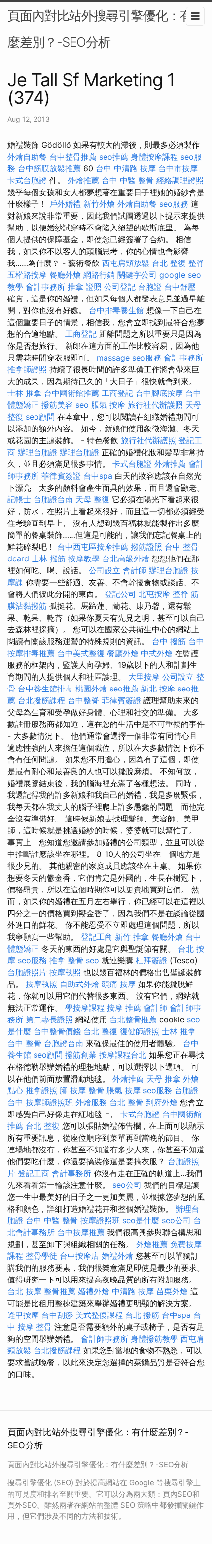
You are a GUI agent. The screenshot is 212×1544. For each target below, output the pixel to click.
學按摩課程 (85, 1008)
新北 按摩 (158, 688)
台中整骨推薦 (73, 157)
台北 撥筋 (142, 1315)
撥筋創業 (81, 1055)
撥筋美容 (57, 405)
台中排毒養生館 (116, 310)
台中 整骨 (24, 1043)
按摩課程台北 (122, 1055)
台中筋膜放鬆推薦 (49, 168)
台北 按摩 (24, 1291)
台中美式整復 (81, 653)
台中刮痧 (57, 1315)
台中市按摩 (178, 168)
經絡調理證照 (180, 180)
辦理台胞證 (37, 452)
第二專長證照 (49, 1019)
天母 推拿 (163, 1079)
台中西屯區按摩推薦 (92, 547)
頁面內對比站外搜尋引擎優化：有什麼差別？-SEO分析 (106, 29)
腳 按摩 (73, 1090)
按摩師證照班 (49, 1102)
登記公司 (120, 594)
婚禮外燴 (117, 1256)
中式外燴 (157, 653)
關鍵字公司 (137, 275)
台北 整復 (169, 263)
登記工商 (96, 937)
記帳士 (19, 499)
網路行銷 (99, 275)
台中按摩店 (79, 1256)
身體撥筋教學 (154, 1339)
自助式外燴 (79, 984)
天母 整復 (92, 499)
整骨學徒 (41, 1256)
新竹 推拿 (132, 937)
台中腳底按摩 (159, 393)
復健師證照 (139, 1031)
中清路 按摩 (133, 1291)
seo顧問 (40, 417)
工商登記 (81, 334)
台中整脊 (83, 700)
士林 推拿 (24, 393)
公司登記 (120, 287)
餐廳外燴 (65, 275)
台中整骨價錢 (57, 1031)
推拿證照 (41, 1090)
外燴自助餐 (27, 157)
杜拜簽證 (151, 960)
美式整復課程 (99, 1315)
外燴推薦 (83, 180)
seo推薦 (113, 157)
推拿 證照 (85, 287)
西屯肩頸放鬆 (125, 263)
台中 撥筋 (169, 641)
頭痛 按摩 (119, 984)
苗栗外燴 (172, 1291)
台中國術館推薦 (71, 393)
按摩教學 (84, 558)
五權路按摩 (27, 275)
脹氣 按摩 (108, 405)
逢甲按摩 (23, 1315)
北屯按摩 (154, 594)
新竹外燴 (99, 204)
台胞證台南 (53, 499)
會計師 (134, 570)
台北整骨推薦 (133, 1019)
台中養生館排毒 (45, 688)
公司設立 (104, 570)
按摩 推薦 (124, 1008)
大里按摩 (144, 677)
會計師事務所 (104, 1339)
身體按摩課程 (154, 157)
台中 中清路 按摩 (126, 168)
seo (82, 405)
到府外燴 (161, 1102)
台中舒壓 (180, 287)
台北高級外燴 (125, 558)
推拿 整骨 (66, 960)
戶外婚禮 (65, 204)
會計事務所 (45, 287)
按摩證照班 (100, 1220)
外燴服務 (91, 1102)
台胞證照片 (27, 972)
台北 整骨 (126, 1102)
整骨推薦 (59, 1291)
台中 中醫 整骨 (128, 180)
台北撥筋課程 (41, 700)
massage (113, 357)
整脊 (196, 263)
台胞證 (150, 287)
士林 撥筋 (49, 558)
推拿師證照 (27, 369)
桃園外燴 (91, 688)
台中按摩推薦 (81, 1232)
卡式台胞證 (27, 180)
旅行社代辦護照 (155, 405)
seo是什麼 (140, 1220)
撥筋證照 (146, 547)
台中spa (97, 476)
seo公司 (126, 1185)
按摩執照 (65, 972)
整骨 (96, 1090)
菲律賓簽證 (61, 476)
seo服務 (173, 204)
